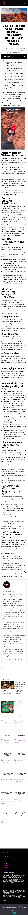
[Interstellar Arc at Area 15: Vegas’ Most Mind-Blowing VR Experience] (20, 685)
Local (8, 50)
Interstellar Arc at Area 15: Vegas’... (20, 692)
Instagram (6, 857)
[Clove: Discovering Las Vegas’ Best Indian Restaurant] (7, 685)
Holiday (4, 50)
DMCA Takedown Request (7, 900)
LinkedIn (5, 859)
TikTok (5, 865)
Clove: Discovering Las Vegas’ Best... (7, 692)
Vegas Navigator (10, 48)
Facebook (6, 863)
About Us (5, 852)
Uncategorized (17, 52)
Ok (14, 912)
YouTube (5, 867)
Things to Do (14, 50)
